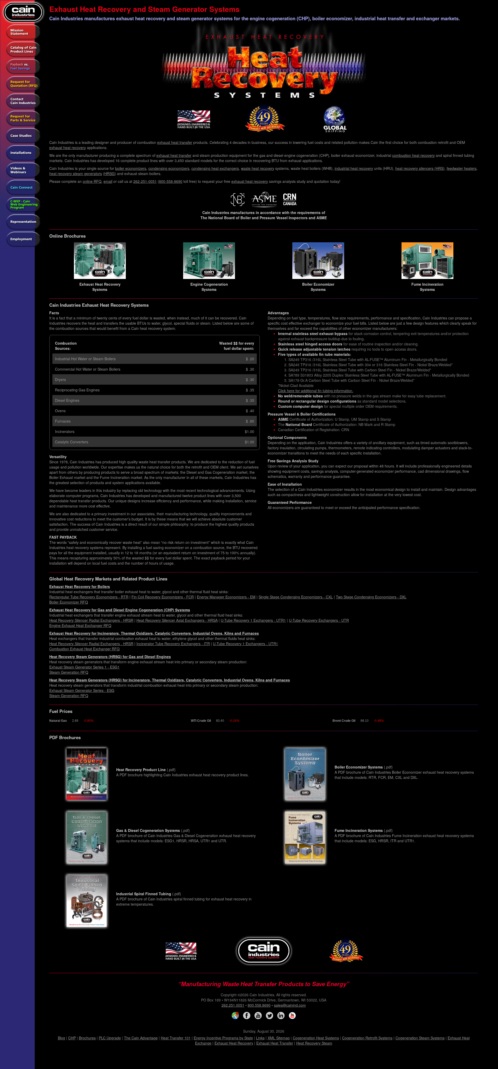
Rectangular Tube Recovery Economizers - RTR (88, 596)
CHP (72, 1037)
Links (260, 1037)
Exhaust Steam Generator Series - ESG (81, 690)
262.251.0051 (233, 1005)
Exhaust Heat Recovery (234, 1043)
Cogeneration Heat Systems (316, 1037)
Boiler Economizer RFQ (68, 602)
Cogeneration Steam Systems (420, 1037)
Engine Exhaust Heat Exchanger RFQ (80, 625)
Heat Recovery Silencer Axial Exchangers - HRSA (177, 620)
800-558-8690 (170, 181)
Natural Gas (58, 721)
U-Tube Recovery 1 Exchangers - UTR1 (253, 620)
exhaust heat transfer (174, 142)
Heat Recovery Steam (314, 1043)
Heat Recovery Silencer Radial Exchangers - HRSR (91, 620)
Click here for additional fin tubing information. (315, 390)
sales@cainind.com (290, 1005)
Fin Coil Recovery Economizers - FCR (163, 596)
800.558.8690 (259, 1005)
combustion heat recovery (413, 155)
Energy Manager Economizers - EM (226, 596)
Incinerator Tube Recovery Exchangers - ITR (173, 643)
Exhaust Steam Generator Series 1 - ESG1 (84, 667)
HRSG (109, 173)
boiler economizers (130, 168)
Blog (61, 1037)
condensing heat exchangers (215, 168)
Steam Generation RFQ (68, 672)
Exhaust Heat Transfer (274, 1043)
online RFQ (92, 181)
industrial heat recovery (354, 168)
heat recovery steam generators (75, 173)
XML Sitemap (279, 1037)
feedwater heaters (461, 168)
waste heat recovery (257, 168)
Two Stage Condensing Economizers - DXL (371, 596)
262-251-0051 (145, 181)
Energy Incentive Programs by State (223, 1037)
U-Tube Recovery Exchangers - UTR (319, 620)
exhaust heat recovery (67, 147)
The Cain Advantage (141, 1037)
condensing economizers (168, 168)
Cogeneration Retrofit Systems (367, 1037)
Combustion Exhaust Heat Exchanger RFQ (84, 648)
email (107, 181)
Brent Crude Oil (344, 721)
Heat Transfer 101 (176, 1037)
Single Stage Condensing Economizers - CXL (296, 596)
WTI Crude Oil (201, 721)
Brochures (87, 1037)
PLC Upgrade (110, 1037)
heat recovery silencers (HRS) (420, 168)
